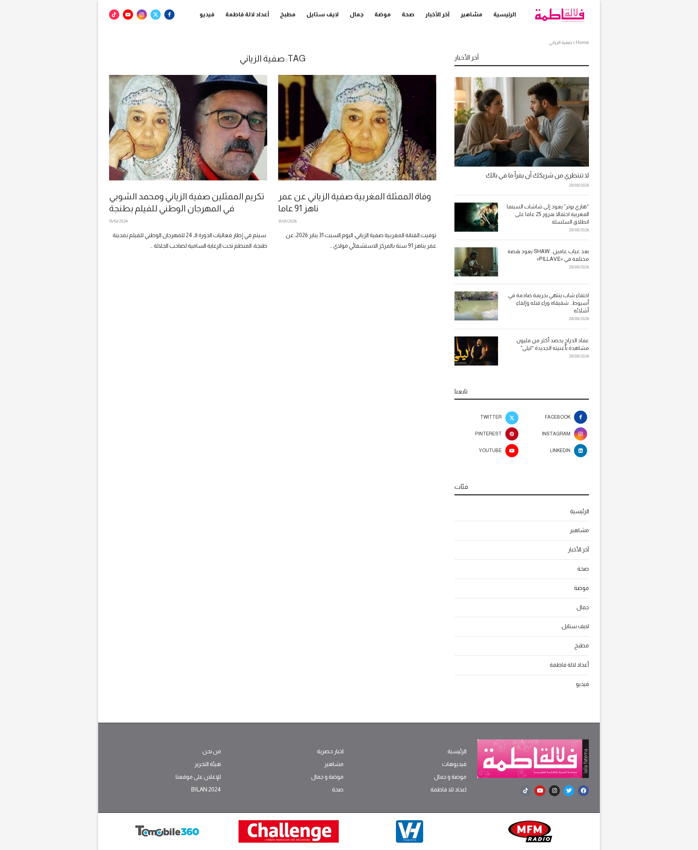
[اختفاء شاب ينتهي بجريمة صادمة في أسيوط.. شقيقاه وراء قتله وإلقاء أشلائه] (476, 305)
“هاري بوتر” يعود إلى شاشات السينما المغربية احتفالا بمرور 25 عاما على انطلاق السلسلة (548, 214)
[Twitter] (156, 14)
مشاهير (471, 14)
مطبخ (288, 14)
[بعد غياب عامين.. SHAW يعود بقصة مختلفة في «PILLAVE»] (476, 261)
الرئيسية (504, 14)
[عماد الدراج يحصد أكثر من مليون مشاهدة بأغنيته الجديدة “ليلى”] (476, 351)
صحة (408, 14)
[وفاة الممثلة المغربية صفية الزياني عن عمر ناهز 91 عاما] (357, 127)
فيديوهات (454, 764)
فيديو (207, 14)
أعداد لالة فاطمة (247, 14)
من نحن (211, 751)
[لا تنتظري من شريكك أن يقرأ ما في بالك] (521, 122)
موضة (382, 14)
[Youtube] (128, 14)
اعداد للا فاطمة (448, 790)
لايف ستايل (322, 14)
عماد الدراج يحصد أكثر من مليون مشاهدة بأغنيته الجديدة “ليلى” (553, 344)
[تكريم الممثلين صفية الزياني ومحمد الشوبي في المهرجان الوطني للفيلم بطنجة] (188, 127)
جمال (357, 14)
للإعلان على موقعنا (198, 777)
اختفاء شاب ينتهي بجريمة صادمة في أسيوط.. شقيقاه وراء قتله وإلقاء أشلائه (548, 303)
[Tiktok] (114, 14)
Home (582, 42)
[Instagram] (142, 14)
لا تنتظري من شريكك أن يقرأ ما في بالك (537, 175)
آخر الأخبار (437, 14)
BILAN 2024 (206, 790)
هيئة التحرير (207, 764)
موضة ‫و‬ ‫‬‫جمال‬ (450, 777)
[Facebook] (169, 14)
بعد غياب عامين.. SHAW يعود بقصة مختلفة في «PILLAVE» (548, 255)
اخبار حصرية (330, 751)
